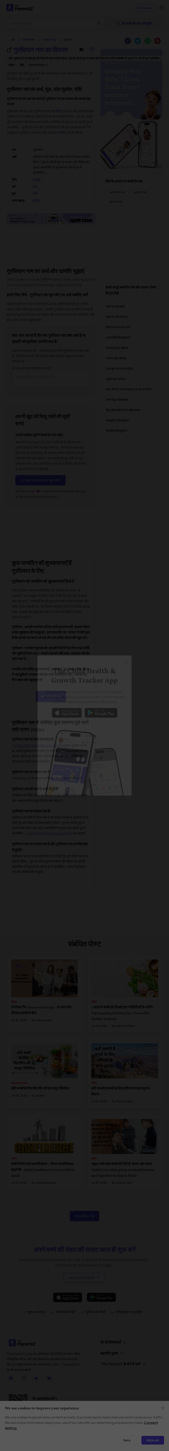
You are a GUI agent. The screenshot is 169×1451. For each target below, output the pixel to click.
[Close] (130, 657)
